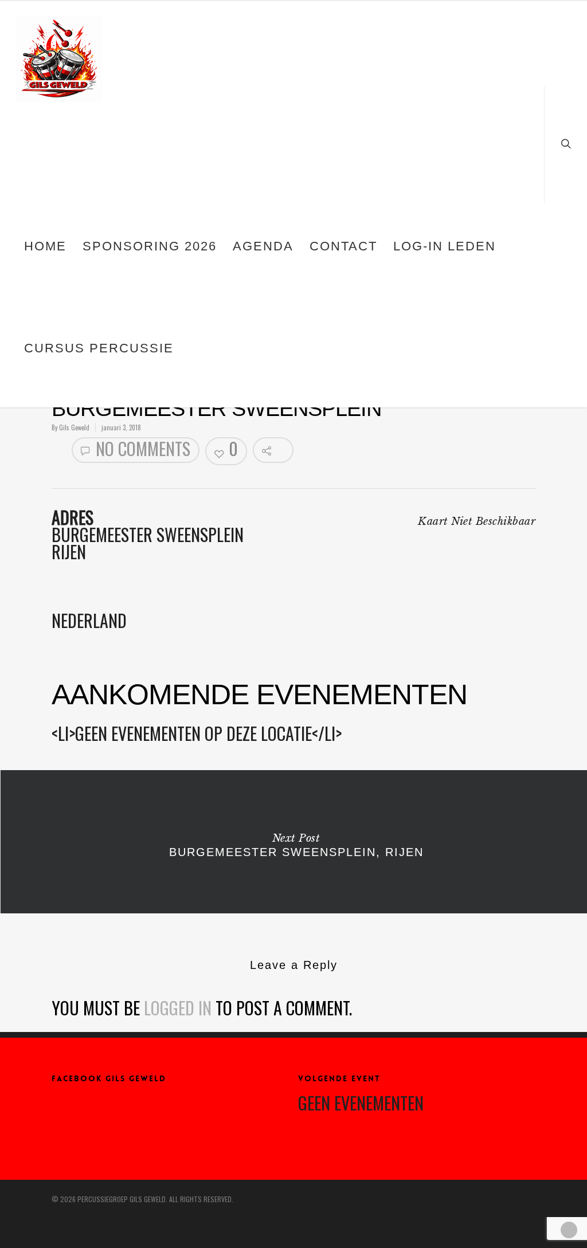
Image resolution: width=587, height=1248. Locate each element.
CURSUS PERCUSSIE (99, 348)
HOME (45, 246)
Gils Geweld (74, 427)
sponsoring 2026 (150, 246)
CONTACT (343, 246)
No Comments (141, 449)
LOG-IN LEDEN (444, 246)
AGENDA (263, 246)
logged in (178, 1008)
